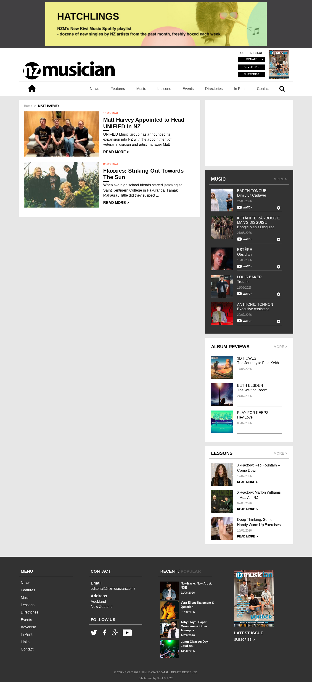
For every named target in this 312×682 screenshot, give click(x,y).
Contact (263, 89)
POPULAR (191, 571)
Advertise (28, 627)
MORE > (280, 179)
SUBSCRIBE (251, 74)
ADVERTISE (251, 67)
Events (188, 89)
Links (25, 642)
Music (141, 89)
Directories (214, 89)
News (94, 89)
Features (118, 89)
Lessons (164, 89)
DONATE (251, 59)
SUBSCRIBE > (244, 639)
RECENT (168, 571)
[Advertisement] (249, 133)
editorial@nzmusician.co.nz (113, 588)
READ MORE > (116, 152)
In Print (240, 89)
